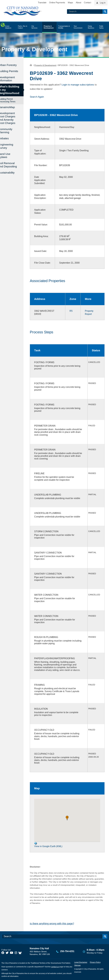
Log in (102, 2)
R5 (71, 311)
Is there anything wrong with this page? (52, 923)
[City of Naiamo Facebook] (2, 952)
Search (105, 11)
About (78, 2)
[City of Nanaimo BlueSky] (21, 952)
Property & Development (45, 65)
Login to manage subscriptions (78, 84)
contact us (55, 967)
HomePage (31, 65)
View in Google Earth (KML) (48, 846)
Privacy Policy (95, 962)
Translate (42, 2)
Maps (70, 2)
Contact (87, 2)
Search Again (37, 96)
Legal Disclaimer (80, 962)
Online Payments (57, 2)
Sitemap (77, 965)
